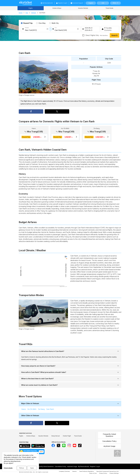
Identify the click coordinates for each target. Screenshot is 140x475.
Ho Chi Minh (31, 409)
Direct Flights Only (96, 35)
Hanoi (23, 409)
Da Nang (41, 409)
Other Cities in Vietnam (30, 415)
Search (114, 35)
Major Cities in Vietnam (30, 403)
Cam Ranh (50, 409)
